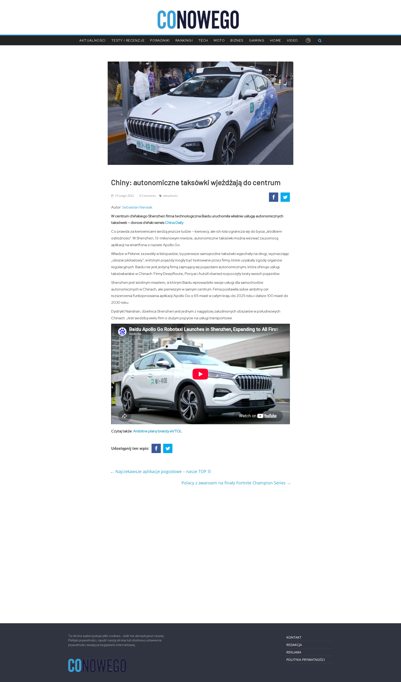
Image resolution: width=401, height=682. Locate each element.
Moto (219, 40)
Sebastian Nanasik (137, 207)
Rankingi (184, 40)
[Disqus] (200, 553)
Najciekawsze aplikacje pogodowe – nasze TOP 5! (160, 471)
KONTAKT (293, 637)
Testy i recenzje (128, 40)
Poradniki (160, 40)
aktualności (170, 196)
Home (275, 40)
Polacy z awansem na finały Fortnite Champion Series (236, 483)
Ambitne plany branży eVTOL (157, 431)
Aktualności (92, 40)
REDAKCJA (294, 645)
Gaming (257, 40)
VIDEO (292, 40)
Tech (203, 40)
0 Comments (147, 196)
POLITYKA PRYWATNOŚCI (305, 659)
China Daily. (174, 222)
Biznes (236, 40)
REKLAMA (293, 652)
